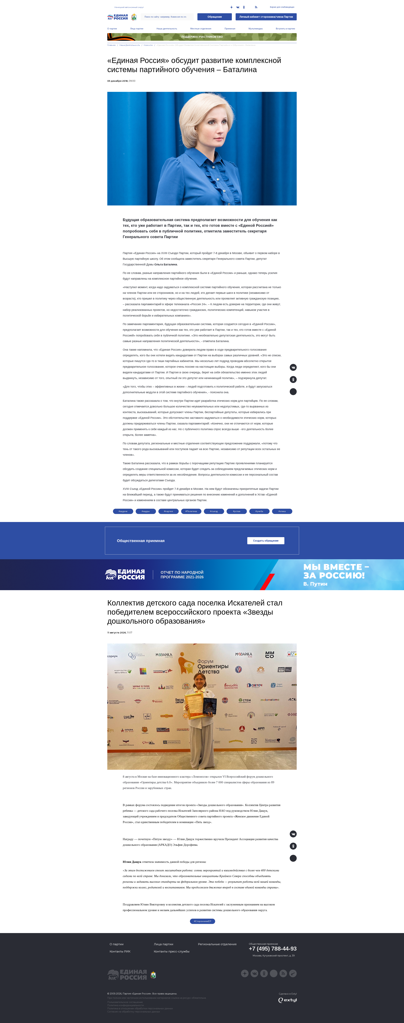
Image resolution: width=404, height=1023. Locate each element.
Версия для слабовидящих (282, 7)
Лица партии (136, 28)
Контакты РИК (120, 951)
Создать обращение (266, 540)
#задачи (123, 511)
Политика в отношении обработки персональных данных (140, 1008)
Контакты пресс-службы (172, 951)
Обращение (215, 16)
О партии (112, 28)
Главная (111, 45)
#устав (236, 511)
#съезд (214, 511)
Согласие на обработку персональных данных (133, 1011)
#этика (282, 511)
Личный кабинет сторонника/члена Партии (266, 16)
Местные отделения (200, 28)
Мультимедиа (256, 28)
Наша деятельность (167, 28)
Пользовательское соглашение (125, 1002)
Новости (148, 45)
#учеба (259, 511)
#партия (168, 511)
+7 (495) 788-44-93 (273, 948)
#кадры (146, 511)
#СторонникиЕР (202, 921)
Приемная (230, 28)
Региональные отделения (217, 944)
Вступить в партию (285, 28)
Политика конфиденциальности (125, 1005)
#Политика (191, 511)
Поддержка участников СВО (202, 37)
